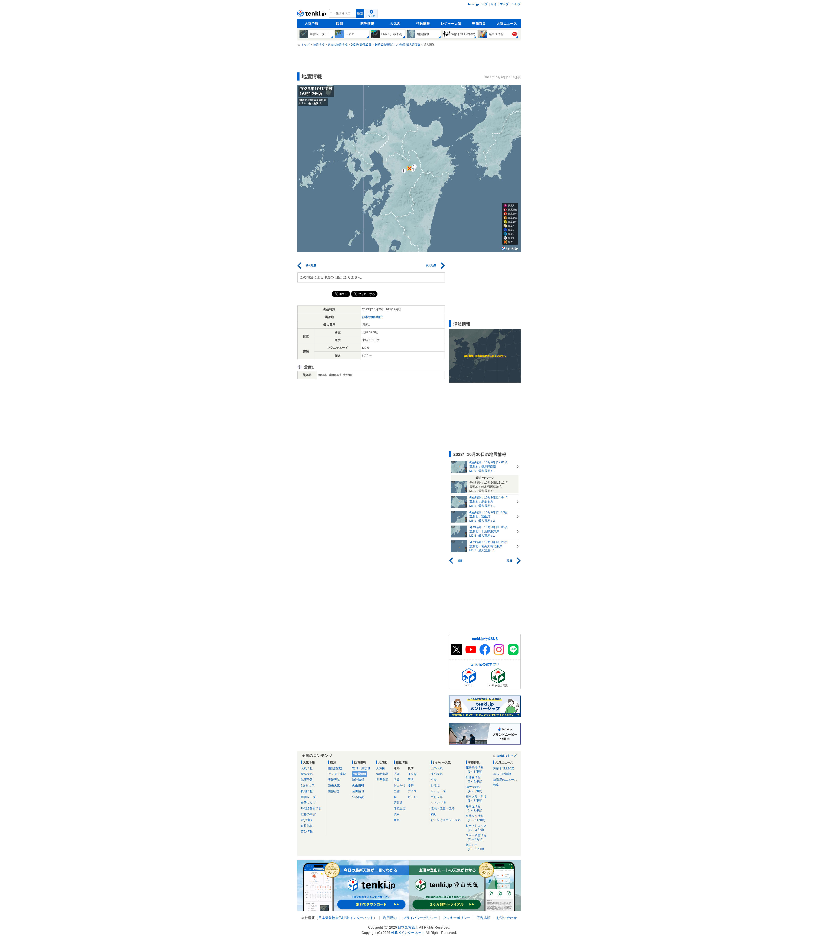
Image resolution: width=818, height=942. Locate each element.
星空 (397, 791)
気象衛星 (382, 774)
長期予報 (307, 791)
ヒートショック (476, 827)
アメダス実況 (337, 774)
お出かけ (400, 785)
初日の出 (475, 847)
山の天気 (437, 768)
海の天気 (437, 774)
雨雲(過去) (335, 768)
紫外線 (398, 802)
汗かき (412, 774)
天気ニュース (507, 23)
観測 (339, 23)
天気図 (395, 23)
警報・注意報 (361, 768)
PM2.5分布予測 (311, 808)
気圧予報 (307, 779)
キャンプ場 (438, 802)
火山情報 (358, 785)
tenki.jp (312, 14)
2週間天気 (307, 785)
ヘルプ (516, 4)
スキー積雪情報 (476, 837)
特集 (496, 784)
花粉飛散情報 (475, 769)
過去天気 (334, 785)
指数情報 (423, 23)
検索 (360, 13)
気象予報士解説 (503, 768)
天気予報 (311, 23)
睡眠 (397, 820)
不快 (411, 779)
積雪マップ (308, 802)
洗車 (397, 814)
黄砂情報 (307, 831)
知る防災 (358, 797)
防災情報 (367, 23)
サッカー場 (438, 791)
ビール (412, 797)
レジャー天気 (451, 23)
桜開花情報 (474, 779)
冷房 (411, 785)
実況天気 (334, 779)
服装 (397, 779)
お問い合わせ (506, 918)
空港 (434, 779)
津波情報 (358, 779)
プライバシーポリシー (420, 918)
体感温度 (400, 808)
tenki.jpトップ (478, 4)
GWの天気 (474, 789)
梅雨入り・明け (476, 798)
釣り (434, 814)
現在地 (371, 15)
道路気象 (307, 825)
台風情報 (358, 791)
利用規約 (390, 918)
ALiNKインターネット (356, 918)
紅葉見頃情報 (475, 818)
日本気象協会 (328, 918)
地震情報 (360, 774)
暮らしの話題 (502, 774)
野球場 (435, 785)
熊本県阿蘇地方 (372, 317)
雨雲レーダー (310, 797)
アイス (412, 791)
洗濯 (397, 774)
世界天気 (307, 774)
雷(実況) (333, 791)
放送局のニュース (505, 779)
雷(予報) (306, 820)
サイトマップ (500, 4)
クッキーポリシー (456, 918)
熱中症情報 (474, 808)
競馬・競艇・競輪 (443, 808)
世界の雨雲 (308, 814)
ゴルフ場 (437, 797)
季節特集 (479, 23)
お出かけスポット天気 (446, 820)
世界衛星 (382, 779)
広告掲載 (483, 918)
